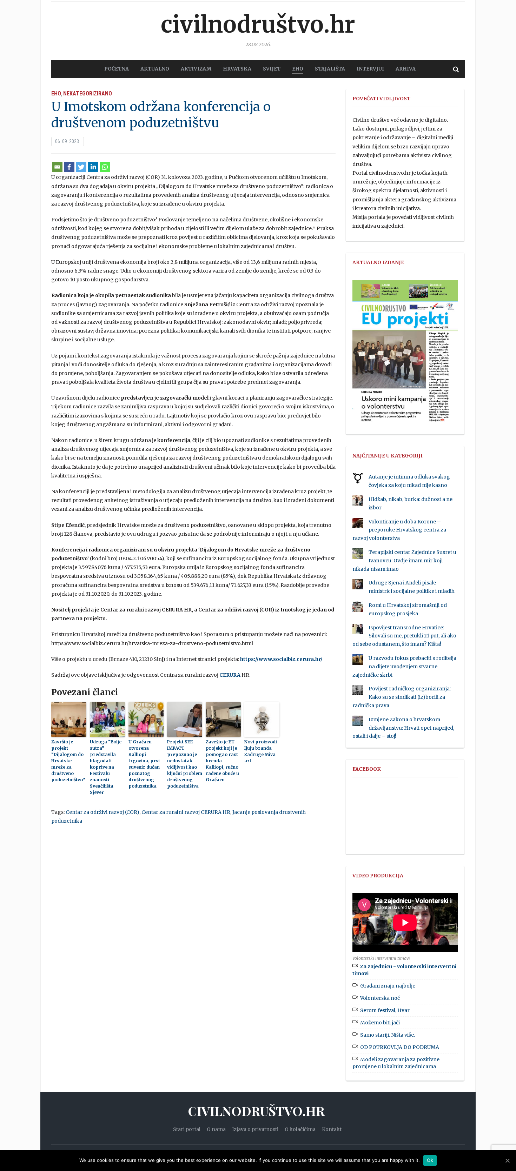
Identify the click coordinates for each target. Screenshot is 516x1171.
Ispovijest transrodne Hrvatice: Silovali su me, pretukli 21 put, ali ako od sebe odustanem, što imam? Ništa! (404, 636)
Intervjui (370, 69)
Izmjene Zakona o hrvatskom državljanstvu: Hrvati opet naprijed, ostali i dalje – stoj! (403, 728)
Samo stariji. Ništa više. (387, 1035)
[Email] (57, 167)
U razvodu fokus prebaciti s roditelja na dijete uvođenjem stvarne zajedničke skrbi (404, 666)
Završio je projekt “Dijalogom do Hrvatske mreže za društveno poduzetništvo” (68, 760)
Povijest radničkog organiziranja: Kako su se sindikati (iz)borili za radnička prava (401, 697)
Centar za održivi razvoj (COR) (102, 812)
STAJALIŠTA (330, 69)
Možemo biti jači (380, 1022)
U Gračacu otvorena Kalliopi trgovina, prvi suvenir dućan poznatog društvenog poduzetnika (144, 764)
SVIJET (271, 69)
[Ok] (507, 1160)
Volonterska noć (380, 998)
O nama (216, 1129)
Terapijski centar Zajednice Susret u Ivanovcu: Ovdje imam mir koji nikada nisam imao (404, 560)
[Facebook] (69, 167)
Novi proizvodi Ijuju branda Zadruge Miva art (260, 751)
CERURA (229, 675)
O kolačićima (300, 1129)
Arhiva (406, 69)
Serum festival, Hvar (385, 1010)
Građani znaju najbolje (387, 986)
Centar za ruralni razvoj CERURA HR (185, 812)
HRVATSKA (237, 69)
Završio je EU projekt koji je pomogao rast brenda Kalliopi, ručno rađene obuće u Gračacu (222, 760)
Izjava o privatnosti (255, 1129)
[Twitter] (81, 167)
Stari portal (186, 1129)
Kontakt (332, 1129)
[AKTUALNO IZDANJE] (405, 354)
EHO (297, 69)
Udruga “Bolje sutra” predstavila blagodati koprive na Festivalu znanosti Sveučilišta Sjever (105, 767)
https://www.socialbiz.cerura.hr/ (281, 659)
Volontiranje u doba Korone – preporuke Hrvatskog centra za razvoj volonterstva (399, 530)
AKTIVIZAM (196, 69)
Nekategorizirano (87, 93)
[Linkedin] (93, 167)
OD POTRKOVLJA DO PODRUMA (399, 1047)
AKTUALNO (154, 69)
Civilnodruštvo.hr (258, 25)
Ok (430, 1160)
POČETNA (116, 69)
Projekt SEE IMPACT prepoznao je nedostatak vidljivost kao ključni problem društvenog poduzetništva (184, 764)
